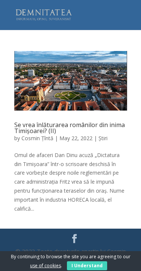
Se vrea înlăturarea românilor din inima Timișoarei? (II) (69, 128)
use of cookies (45, 265)
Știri (103, 138)
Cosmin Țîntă (37, 138)
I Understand (87, 265)
